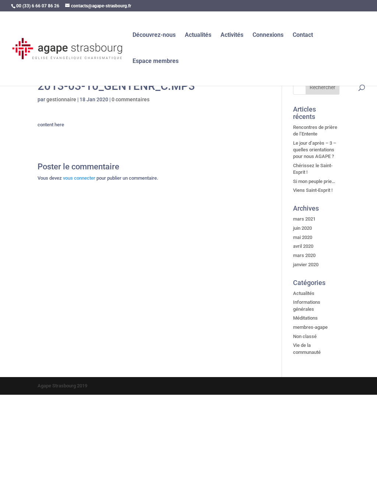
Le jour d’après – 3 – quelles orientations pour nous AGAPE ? (314, 149)
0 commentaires (130, 99)
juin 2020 (302, 228)
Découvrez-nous (154, 35)
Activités (232, 35)
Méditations (305, 318)
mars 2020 (304, 255)
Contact (303, 35)
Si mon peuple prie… (314, 181)
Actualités (198, 35)
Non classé (305, 336)
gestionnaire (61, 99)
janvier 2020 (305, 264)
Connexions (268, 35)
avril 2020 (303, 246)
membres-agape (310, 327)
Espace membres (156, 61)
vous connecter (79, 178)
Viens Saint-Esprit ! (312, 190)
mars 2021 (304, 219)
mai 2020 (302, 237)
